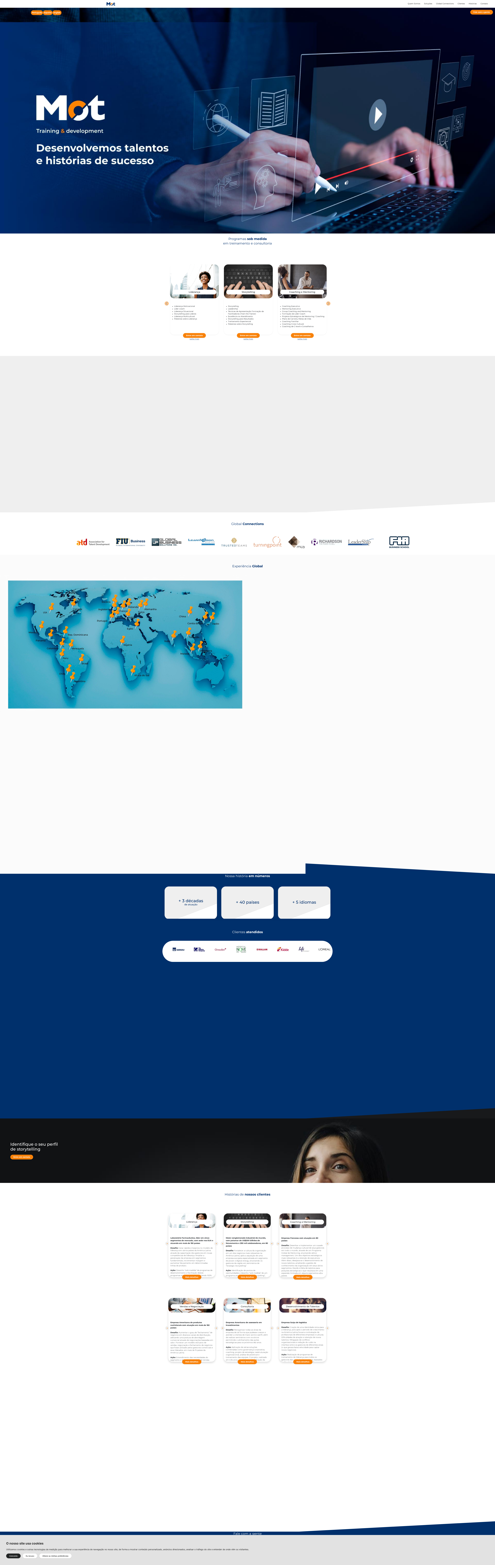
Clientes (461, 4)
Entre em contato (194, 335)
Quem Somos (414, 4)
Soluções (428, 4)
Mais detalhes (191, 1277)
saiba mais (194, 339)
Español (47, 12)
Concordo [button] (13, 1556)
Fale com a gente (481, 12)
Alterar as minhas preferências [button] (55, 1556)
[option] (190, 902)
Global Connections (445, 4)
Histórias (473, 4)
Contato (484, 4)
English (56, 12)
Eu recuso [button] (30, 1556)
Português (37, 12)
